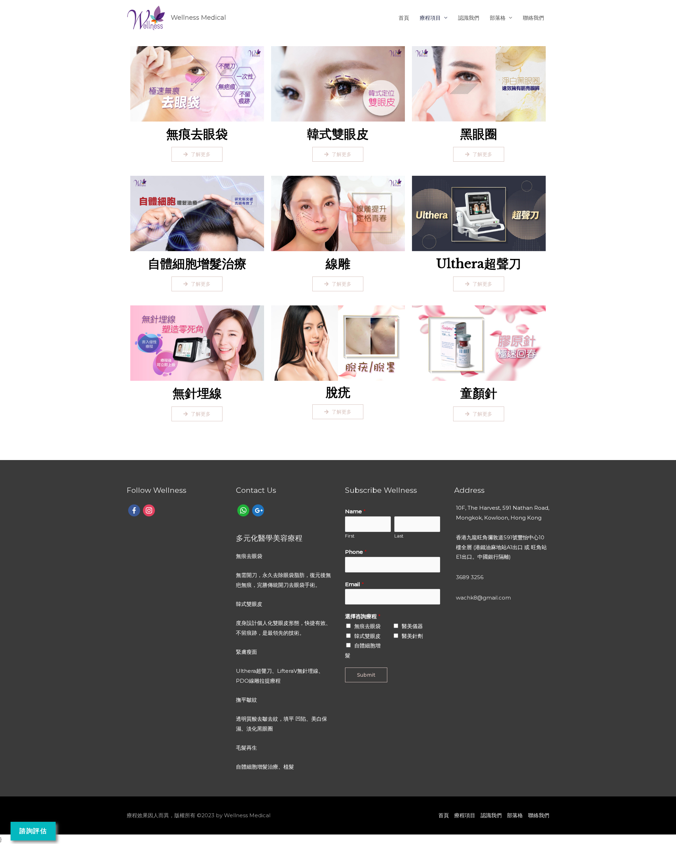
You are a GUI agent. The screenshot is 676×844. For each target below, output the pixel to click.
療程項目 (430, 17)
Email (354, 584)
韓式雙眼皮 (367, 636)
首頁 (404, 17)
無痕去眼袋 (367, 626)
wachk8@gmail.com (483, 597)
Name (355, 511)
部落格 (498, 17)
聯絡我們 (533, 17)
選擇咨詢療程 (363, 616)
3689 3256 (469, 577)
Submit (366, 675)
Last (398, 536)
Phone (356, 551)
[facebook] (134, 510)
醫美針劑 (412, 636)
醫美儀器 (412, 626)
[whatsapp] (243, 510)
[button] (197, 154)
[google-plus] (258, 510)
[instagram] (149, 510)
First (350, 536)
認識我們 (468, 17)
